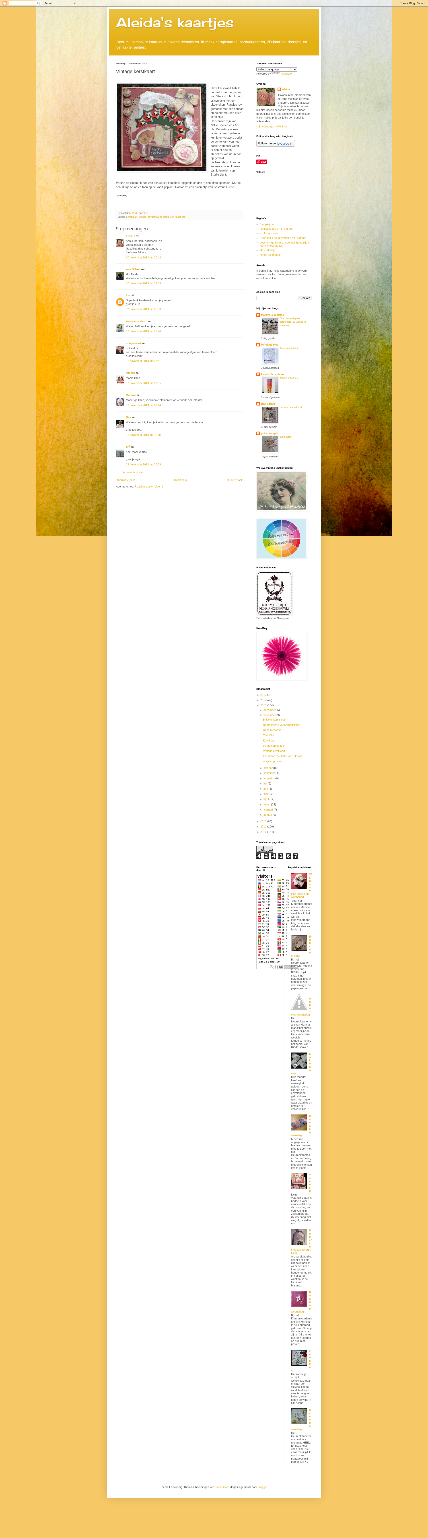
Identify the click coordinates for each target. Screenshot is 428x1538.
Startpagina (267, 224)
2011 (263, 826)
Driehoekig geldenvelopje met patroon (283, 238)
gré (128, 446)
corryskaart (133, 343)
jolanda (130, 373)
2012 (263, 821)
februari (268, 809)
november (269, 715)
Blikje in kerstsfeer (274, 719)
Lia (128, 295)
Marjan (130, 395)
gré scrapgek (269, 433)
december (269, 710)
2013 (263, 705)
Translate (286, 73)
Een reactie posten (132, 472)
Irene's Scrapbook (272, 374)
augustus (269, 778)
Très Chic (269, 735)
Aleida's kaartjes (175, 22)
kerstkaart (131, 216)
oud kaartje (286, 436)
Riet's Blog (268, 403)
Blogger (262, 1487)
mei (266, 794)
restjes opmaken (273, 761)
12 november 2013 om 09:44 (143, 405)
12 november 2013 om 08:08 (143, 309)
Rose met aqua (272, 730)
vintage (142, 216)
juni (266, 788)
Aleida (286, 89)
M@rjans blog (269, 344)
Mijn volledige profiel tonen (272, 126)
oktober (268, 768)
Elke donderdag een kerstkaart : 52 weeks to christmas (293, 321)
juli (265, 783)
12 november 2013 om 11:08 (143, 434)
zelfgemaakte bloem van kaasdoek (166, 216)
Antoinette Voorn (136, 321)
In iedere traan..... (289, 377)
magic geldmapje (270, 254)
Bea (128, 417)
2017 (263, 694)
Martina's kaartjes (272, 315)
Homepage (181, 480)
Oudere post (234, 480)
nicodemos (221, 1487)
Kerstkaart (269, 740)
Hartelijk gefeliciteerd (291, 407)
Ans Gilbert (133, 269)
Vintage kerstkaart (274, 751)
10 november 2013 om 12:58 (143, 283)
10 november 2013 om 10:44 (143, 257)
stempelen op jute (274, 745)
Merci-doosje (268, 250)
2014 (263, 700)
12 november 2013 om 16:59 (143, 464)
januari (268, 814)
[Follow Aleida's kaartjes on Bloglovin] (275, 145)
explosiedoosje (269, 233)
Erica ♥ (130, 236)
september (270, 773)
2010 (263, 832)
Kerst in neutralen (289, 348)
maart (267, 804)
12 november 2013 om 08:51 (143, 360)
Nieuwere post (126, 480)
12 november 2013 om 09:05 (143, 383)
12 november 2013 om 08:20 (143, 331)
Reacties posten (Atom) (149, 486)
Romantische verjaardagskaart (281, 725)
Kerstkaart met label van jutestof (282, 756)
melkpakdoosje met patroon (276, 228)
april (266, 799)
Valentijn (310, 1182)
